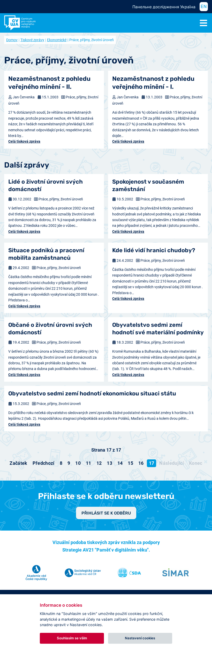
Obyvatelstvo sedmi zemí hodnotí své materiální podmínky (158, 328)
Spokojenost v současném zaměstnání (148, 185)
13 (109, 463)
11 (88, 463)
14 (120, 463)
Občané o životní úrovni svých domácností (50, 328)
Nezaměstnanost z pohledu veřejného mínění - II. (49, 82)
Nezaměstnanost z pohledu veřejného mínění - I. (153, 82)
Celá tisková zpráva (24, 141)
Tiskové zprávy (32, 40)
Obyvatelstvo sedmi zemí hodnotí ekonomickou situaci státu (92, 393)
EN (204, 6)
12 (99, 463)
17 (151, 463)
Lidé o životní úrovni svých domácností (45, 185)
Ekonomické (56, 40)
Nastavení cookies (140, 638)
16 (141, 463)
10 (78, 463)
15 (130, 463)
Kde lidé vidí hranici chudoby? (153, 250)
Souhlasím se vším (72, 638)
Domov (12, 40)
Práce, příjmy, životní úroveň (61, 199)
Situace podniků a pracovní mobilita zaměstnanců (46, 254)
